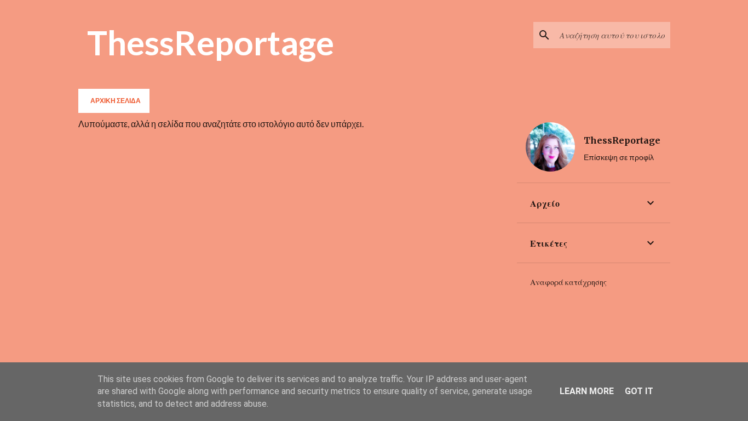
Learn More (587, 391)
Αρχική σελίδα (115, 100)
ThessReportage (210, 42)
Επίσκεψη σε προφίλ (619, 157)
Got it (639, 391)
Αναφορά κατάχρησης (568, 282)
